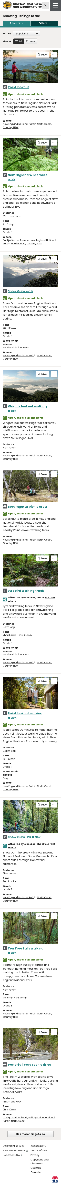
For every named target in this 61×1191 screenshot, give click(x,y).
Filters (43, 23)
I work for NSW (11, 1155)
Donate (35, 1172)
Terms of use (38, 1150)
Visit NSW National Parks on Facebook (6, 1186)
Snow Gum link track (24, 837)
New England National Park (18, 124)
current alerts (34, 94)
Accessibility (38, 1146)
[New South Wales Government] (55, 1179)
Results (15, 23)
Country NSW (10, 127)
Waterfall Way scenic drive (29, 1064)
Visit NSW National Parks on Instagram (13, 1186)
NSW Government (14, 1150)
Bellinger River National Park (29, 1119)
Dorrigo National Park (15, 1117)
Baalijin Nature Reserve (16, 240)
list (20, 41)
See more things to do (30, 1134)
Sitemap (35, 1167)
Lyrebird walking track (26, 591)
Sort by (7, 33)
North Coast (44, 124)
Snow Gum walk (20, 291)
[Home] (7, 5)
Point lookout (18, 87)
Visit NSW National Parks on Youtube (20, 1186)
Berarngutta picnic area (27, 506)
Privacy (34, 1155)
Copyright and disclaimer (39, 1161)
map (32, 41)
